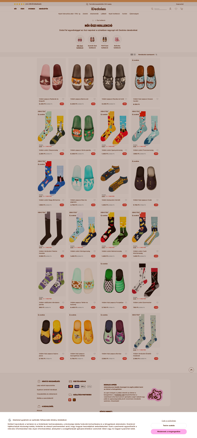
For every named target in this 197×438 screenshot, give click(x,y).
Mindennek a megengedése (168, 432)
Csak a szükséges (169, 421)
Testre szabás (169, 426)
